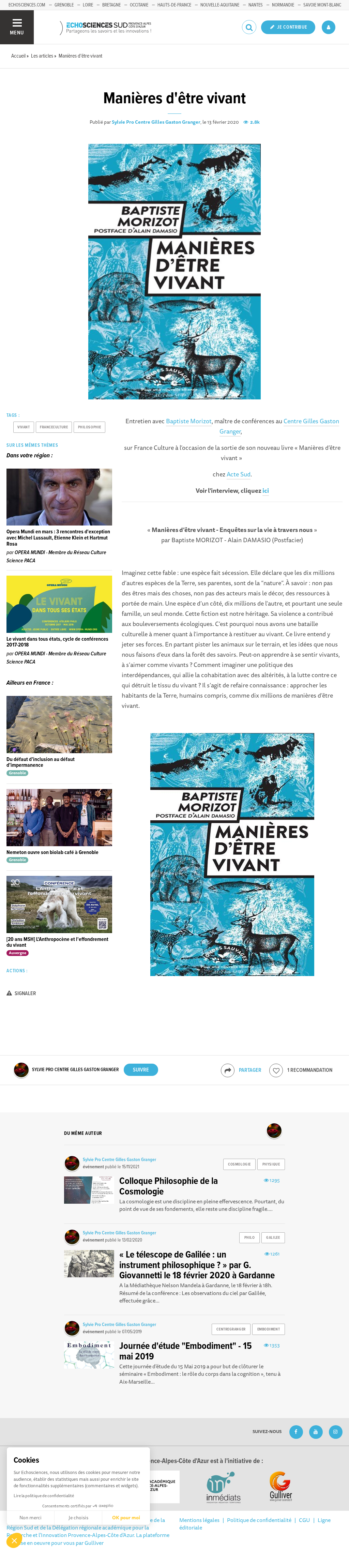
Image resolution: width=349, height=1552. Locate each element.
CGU (304, 1520)
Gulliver (94, 1542)
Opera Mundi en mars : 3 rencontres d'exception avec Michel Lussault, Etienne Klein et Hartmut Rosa (58, 537)
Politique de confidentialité (259, 1520)
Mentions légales (199, 1520)
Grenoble (64, 5)
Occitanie (139, 5)
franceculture (54, 427)
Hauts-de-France (174, 5)
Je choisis (78, 1517)
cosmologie (239, 1164)
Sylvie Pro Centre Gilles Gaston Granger (156, 122)
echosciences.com (27, 5)
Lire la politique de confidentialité (44, 1495)
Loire (88, 5)
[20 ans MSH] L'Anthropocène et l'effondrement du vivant (57, 942)
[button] (14, 1540)
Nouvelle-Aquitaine (219, 5)
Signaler (25, 993)
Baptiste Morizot (189, 421)
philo (249, 1237)
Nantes (255, 5)
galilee (273, 1237)
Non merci (30, 1517)
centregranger (230, 1329)
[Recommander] (276, 1070)
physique (271, 1164)
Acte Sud (239, 474)
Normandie (283, 5)
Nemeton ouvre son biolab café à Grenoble (52, 852)
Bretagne (111, 5)
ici (265, 490)
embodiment (268, 1329)
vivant (23, 427)
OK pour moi (126, 1517)
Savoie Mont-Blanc (322, 5)
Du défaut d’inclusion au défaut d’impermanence (40, 762)
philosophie (89, 427)
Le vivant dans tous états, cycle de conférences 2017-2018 (57, 642)
